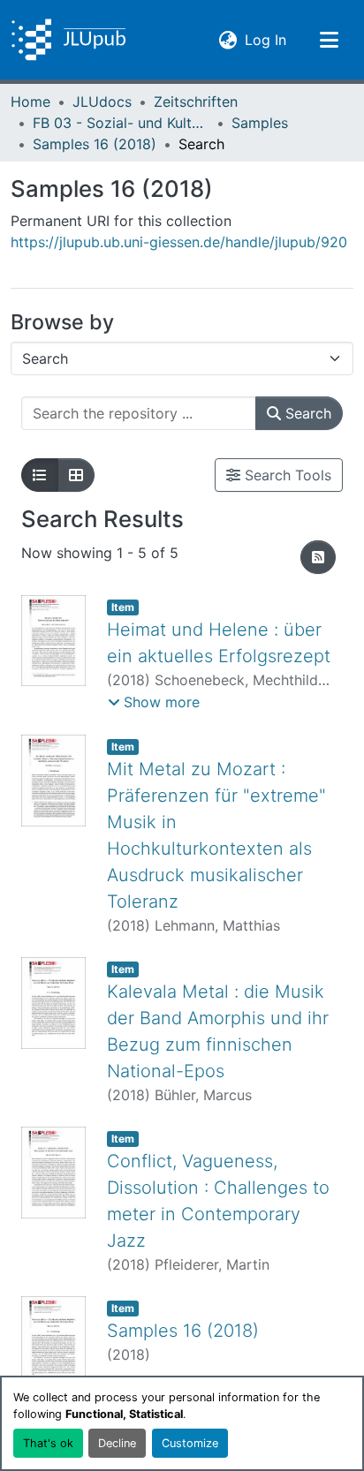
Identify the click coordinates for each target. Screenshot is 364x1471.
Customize (190, 1443)
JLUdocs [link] (102, 101)
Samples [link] (259, 123)
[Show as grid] (76, 475)
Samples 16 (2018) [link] (94, 144)
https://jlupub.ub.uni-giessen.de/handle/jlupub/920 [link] (179, 242)
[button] (68, 40)
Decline (117, 1443)
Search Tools (285, 475)
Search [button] (306, 413)
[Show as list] (39, 475)
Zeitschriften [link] (196, 101)
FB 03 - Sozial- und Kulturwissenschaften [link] (121, 123)
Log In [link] (265, 39)
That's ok (48, 1443)
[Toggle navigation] (328, 40)
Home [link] (30, 101)
